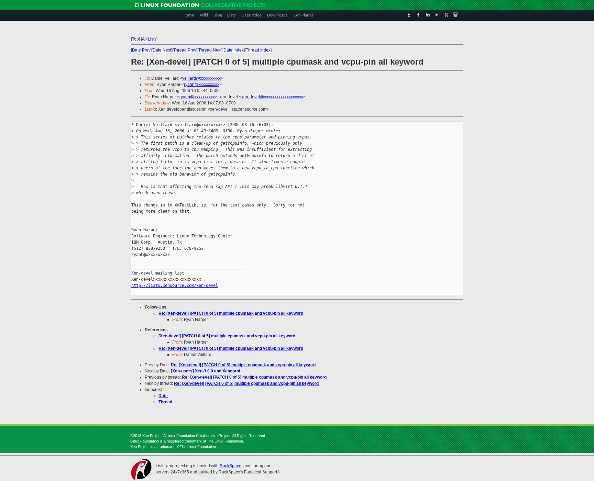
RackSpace (230, 465)
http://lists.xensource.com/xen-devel (174, 285)
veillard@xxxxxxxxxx (201, 78)
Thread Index (258, 50)
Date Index (233, 50)
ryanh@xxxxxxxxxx (201, 84)
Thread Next (209, 50)
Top (135, 39)
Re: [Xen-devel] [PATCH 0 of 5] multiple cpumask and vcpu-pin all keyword (230, 313)
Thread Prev (184, 50)
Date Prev (141, 50)
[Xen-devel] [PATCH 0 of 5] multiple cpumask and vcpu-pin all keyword (226, 336)
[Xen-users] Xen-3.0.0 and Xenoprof (205, 371)
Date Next (162, 50)
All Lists (149, 39)
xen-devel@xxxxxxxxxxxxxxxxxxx (272, 96)
